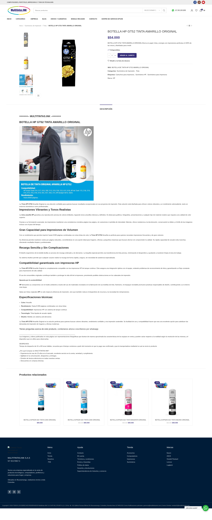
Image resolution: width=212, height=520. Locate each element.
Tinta (45, 26)
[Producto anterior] (187, 26)
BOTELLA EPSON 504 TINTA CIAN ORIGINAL (40, 420)
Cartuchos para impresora (125, 74)
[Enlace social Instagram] (199, 2)
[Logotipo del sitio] (19, 10)
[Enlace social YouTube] (203, 2)
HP (114, 78)
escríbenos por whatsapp (87, 329)
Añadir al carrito (127, 55)
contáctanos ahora (66, 329)
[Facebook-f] (9, 492)
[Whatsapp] (19, 492)
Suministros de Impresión (33, 26)
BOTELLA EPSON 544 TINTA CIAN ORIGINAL (84, 420)
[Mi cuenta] (192, 10)
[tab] (106, 108)
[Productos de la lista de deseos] (196, 10)
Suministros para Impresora (157, 74)
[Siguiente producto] (191, 26)
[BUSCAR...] (164, 10)
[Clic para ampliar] (38, 95)
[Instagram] (14, 492)
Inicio (21, 26)
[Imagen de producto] (39, 399)
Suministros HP (140, 74)
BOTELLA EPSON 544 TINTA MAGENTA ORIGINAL (128, 420)
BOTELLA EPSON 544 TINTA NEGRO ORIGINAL (172, 420)
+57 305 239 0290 (180, 10)
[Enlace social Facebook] (195, 2)
